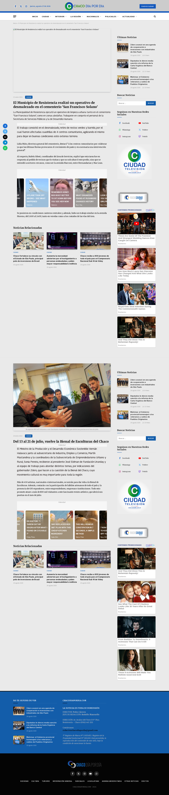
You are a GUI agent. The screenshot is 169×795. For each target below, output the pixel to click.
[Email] (5, 137)
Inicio (15, 23)
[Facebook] (5, 126)
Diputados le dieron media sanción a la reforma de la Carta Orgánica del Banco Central (141, 64)
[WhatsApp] (5, 148)
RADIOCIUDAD (148, 6)
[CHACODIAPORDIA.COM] (84, 6)
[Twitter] (5, 131)
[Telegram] (5, 142)
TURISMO (46, 781)
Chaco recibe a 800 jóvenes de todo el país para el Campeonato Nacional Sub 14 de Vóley (95, 258)
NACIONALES (93, 16)
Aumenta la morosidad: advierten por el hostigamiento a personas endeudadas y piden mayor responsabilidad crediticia (62, 260)
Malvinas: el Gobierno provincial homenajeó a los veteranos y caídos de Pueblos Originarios (142, 80)
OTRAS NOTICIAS (132, 781)
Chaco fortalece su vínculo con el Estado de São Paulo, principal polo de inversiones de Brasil (28, 258)
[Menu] (14, 16)
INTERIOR (59, 16)
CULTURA (35, 781)
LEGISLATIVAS (93, 781)
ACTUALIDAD (128, 16)
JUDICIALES (80, 781)
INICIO (35, 16)
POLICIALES (110, 16)
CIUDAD (45, 16)
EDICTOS (145, 781)
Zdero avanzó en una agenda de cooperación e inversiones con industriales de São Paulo (143, 48)
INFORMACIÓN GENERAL (62, 781)
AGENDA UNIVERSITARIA (112, 781)
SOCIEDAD (24, 781)
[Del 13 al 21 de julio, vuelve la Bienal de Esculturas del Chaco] (62, 395)
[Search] (154, 16)
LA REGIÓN (75, 16)
